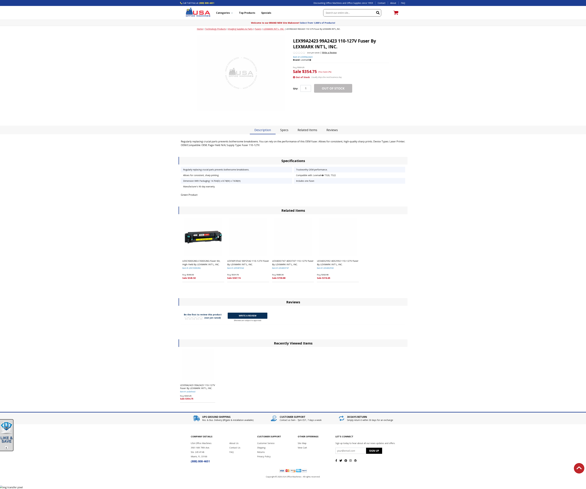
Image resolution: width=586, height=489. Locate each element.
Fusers (258, 28)
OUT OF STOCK (333, 88)
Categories (223, 12)
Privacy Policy (264, 456)
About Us (234, 443)
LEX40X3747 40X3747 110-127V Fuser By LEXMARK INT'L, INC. (293, 262)
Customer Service (266, 443)
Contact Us (234, 447)
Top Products (247, 12)
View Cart (302, 447)
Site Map (302, 443)
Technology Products (215, 28)
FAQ (403, 3)
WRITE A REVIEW (247, 315)
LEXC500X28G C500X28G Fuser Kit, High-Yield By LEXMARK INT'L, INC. (201, 262)
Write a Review (329, 52)
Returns (261, 452)
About (393, 3)
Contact (381, 3)
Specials (266, 12)
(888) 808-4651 (206, 3)
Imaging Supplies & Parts (240, 28)
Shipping (261, 447)
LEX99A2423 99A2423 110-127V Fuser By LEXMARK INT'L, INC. (197, 387)
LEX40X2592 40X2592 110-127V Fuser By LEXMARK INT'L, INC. (337, 262)
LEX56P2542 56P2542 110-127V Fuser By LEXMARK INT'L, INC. (248, 262)
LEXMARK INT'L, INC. (273, 28)
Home (200, 28)
